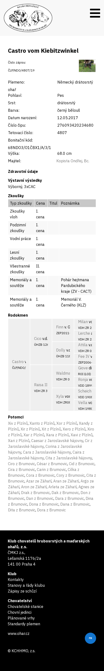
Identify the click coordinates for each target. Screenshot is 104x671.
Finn (59, 327)
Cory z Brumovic (70, 475)
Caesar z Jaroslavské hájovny (57, 440)
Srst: (12, 102)
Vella (82, 402)
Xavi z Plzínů (82, 434)
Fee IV (83, 356)
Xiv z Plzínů (18, 423)
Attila (83, 344)
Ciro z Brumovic (21, 463)
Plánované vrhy (21, 618)
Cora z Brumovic (40, 475)
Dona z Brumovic (44, 504)
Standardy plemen (24, 623)
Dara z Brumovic (69, 498)
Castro (18, 361)
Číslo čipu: (17, 125)
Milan (83, 321)
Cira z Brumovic (21, 469)
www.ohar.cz (19, 633)
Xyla (60, 396)
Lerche (84, 333)
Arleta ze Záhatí (62, 486)
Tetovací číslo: (20, 132)
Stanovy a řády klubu (26, 585)
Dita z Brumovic (21, 510)
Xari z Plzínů (19, 440)
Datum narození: (22, 117)
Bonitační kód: (20, 140)
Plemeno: (16, 82)
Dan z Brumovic (39, 498)
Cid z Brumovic (82, 463)
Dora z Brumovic (51, 510)
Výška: (14, 153)
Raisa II (40, 384)
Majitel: (14, 160)
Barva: (13, 110)
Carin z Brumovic (51, 469)
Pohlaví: (15, 95)
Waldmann (65, 373)
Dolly (60, 350)
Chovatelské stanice (25, 606)
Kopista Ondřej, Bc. (72, 160)
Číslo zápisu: (17, 62)
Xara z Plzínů (57, 434)
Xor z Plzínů (66, 423)
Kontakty (16, 579)
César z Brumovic (52, 463)
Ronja (83, 379)
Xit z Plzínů (51, 429)
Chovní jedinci (19, 612)
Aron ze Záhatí (34, 486)
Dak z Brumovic (65, 492)
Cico (37, 338)
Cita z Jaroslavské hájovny (68, 458)
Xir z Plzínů (30, 429)
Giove (83, 367)
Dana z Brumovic (75, 504)
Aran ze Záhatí (66, 481)
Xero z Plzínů (74, 429)
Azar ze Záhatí (39, 481)
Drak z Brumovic (35, 492)
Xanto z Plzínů (42, 423)
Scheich (84, 391)
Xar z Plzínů (33, 434)
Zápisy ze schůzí (22, 591)
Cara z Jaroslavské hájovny (47, 452)
